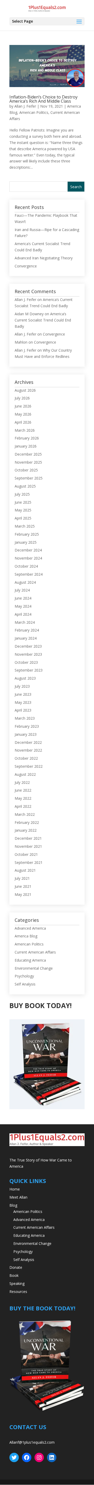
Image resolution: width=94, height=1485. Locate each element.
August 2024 (25, 582)
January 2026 (26, 446)
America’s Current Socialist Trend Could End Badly (43, 320)
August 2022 (25, 774)
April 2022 (23, 806)
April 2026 (23, 422)
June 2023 (23, 694)
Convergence (26, 266)
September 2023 (29, 670)
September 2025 (29, 478)
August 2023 (25, 678)
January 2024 (26, 638)
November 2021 (28, 846)
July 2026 (22, 398)
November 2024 (28, 558)
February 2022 (27, 822)
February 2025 (27, 534)
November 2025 (28, 462)
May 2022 (23, 798)
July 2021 (22, 878)
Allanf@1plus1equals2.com (32, 1442)
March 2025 (25, 526)
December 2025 (28, 454)
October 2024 (26, 566)
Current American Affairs (35, 952)
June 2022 (23, 790)
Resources (18, 1291)
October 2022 (26, 758)
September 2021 (29, 862)
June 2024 (23, 598)
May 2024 (23, 606)
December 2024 (28, 550)
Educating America (30, 960)
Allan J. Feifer (25, 106)
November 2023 (28, 654)
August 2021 (25, 870)
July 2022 (22, 782)
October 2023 (26, 662)
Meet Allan (18, 1197)
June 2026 (23, 406)
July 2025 (22, 494)
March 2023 (25, 718)
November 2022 (28, 750)
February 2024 (27, 630)
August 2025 (25, 486)
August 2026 (25, 390)
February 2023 (27, 726)
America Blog (26, 936)
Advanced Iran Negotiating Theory (44, 257)
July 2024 (22, 590)
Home (14, 1189)
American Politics (33, 112)
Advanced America (30, 928)
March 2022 (25, 814)
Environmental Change (34, 968)
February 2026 (27, 438)
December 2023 (28, 646)
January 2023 (26, 734)
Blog (13, 1205)
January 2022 (26, 830)
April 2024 (23, 614)
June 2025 (23, 502)
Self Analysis (25, 984)
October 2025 (26, 470)
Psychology (24, 976)
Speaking (17, 1283)
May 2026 (23, 414)
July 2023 (22, 686)
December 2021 (28, 838)
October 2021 (26, 854)
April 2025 (23, 518)
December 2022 (28, 742)
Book (14, 1275)
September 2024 (29, 574)
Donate (15, 1267)
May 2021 (23, 894)
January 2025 (26, 542)
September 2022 (29, 766)
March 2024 (25, 622)
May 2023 (23, 702)
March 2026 (25, 430)
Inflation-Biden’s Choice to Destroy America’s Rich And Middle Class (43, 99)
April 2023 (23, 710)
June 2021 (23, 886)
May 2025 (23, 510)
